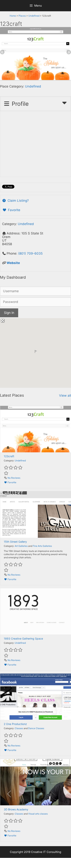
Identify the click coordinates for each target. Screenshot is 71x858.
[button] (36, 351)
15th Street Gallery (15, 541)
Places (22, 15)
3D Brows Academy (16, 809)
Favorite (13, 210)
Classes (19, 728)
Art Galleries (21, 546)
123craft (9, 456)
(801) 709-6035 (30, 253)
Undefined (33, 15)
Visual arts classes (38, 813)
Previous (2, 53)
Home (13, 15)
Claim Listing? (18, 200)
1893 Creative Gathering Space (23, 638)
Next (68, 53)
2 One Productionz (15, 724)
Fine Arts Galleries (42, 546)
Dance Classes (36, 728)
